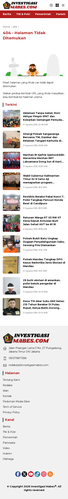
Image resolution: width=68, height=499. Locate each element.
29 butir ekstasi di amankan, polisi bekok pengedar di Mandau (42, 284)
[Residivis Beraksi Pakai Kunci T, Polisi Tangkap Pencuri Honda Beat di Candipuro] (11, 202)
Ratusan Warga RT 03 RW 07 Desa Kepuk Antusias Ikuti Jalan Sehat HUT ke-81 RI (42, 221)
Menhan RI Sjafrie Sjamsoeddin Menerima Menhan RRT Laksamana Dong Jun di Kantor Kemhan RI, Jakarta (43, 160)
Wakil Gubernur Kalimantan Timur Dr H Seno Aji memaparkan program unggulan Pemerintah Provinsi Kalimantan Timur (43, 182)
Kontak (7, 396)
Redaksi (7, 385)
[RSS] (50, 474)
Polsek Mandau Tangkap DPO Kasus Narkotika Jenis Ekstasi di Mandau (44, 263)
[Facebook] (18, 474)
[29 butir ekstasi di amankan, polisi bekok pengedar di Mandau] (11, 286)
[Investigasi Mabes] (20, 5)
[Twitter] (24, 474)
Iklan (6, 390)
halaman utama (32, 97)
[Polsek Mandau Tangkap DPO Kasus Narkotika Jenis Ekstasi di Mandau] (11, 265)
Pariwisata (9, 442)
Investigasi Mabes (43, 486)
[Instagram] (44, 474)
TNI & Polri (9, 432)
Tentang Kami (11, 379)
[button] (51, 5)
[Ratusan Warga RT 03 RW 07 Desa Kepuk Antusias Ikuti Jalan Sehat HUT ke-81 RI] (11, 223)
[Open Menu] (57, 5)
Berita (6, 426)
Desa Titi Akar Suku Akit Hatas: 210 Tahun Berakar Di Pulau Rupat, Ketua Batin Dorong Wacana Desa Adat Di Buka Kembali (44, 308)
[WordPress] (37, 474)
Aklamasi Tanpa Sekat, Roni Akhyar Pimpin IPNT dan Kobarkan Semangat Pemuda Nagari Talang (42, 118)
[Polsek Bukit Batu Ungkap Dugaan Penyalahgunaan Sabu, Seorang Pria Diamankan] (11, 244)
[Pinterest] (31, 474)
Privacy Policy (11, 412)
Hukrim (7, 453)
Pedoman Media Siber (16, 401)
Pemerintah (10, 437)
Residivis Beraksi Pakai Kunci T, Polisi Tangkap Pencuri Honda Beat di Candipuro (43, 200)
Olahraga (8, 459)
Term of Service (12, 406)
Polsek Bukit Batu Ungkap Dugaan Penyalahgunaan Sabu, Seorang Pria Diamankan (44, 242)
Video (6, 448)
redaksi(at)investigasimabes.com (28, 365)
